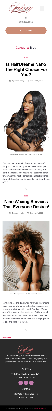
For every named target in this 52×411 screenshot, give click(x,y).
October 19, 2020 (36, 213)
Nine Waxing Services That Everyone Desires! (26, 204)
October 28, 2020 (36, 81)
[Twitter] (20, 383)
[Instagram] (26, 383)
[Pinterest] (31, 383)
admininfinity (19, 81)
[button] (42, 8)
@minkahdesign (40, 408)
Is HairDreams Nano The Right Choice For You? (26, 69)
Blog (26, 58)
